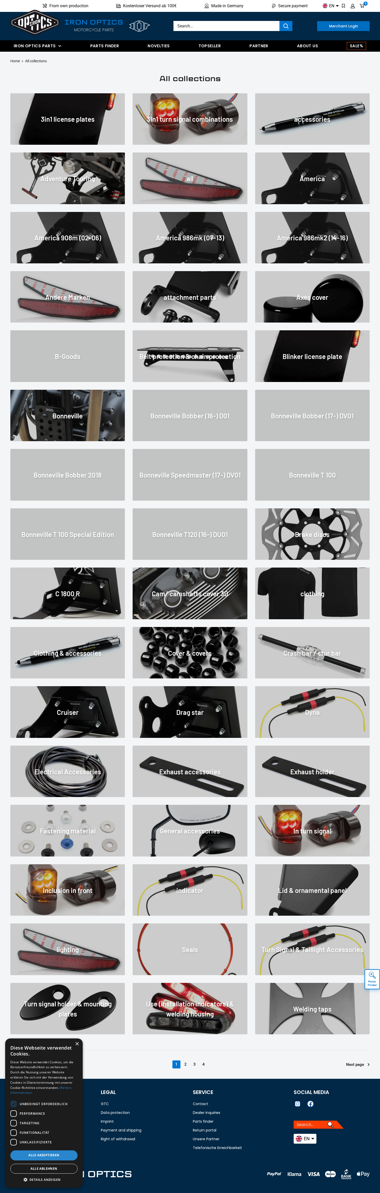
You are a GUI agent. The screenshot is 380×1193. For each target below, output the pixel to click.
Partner (258, 46)
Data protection (115, 1112)
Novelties (159, 46)
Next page (355, 1064)
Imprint (107, 1121)
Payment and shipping (121, 1130)
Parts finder (104, 46)
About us (307, 46)
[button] (44, 1180)
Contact (200, 1103)
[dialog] (44, 1113)
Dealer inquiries (206, 1112)
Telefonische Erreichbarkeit (217, 1147)
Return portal (204, 1130)
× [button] (77, 1044)
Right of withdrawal (118, 1139)
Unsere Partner (206, 1139)
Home (15, 61)
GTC (105, 1103)
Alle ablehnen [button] (44, 1168)
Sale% (356, 46)
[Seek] (285, 26)
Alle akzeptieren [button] (43, 1155)
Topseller (210, 46)
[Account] (353, 6)
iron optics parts (35, 46)
